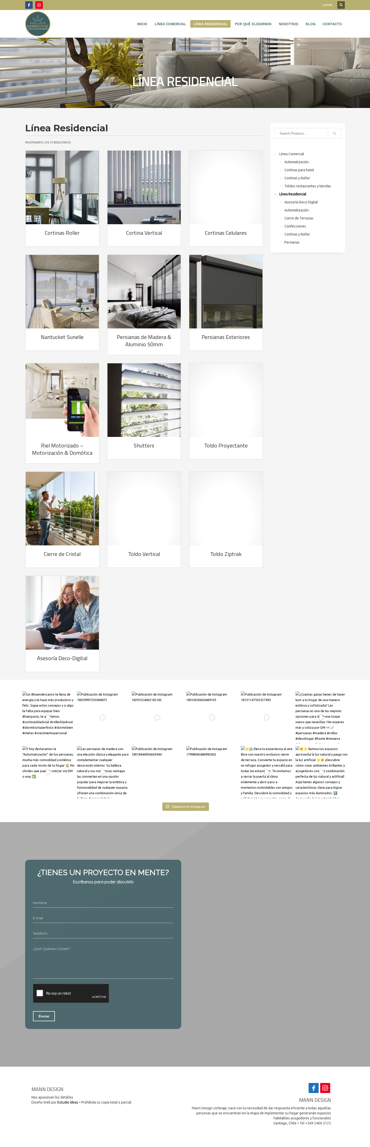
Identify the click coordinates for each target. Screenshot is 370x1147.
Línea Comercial (291, 154)
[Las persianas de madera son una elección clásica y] (103, 772)
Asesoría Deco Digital (301, 202)
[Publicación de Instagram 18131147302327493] (267, 717)
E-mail (38, 918)
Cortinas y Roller (297, 178)
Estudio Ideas (67, 1102)
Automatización (296, 162)
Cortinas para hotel (299, 170)
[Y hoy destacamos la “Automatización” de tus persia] (48, 772)
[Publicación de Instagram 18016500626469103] (212, 717)
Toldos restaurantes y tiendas (307, 186)
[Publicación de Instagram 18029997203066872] (103, 717)
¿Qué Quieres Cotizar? (51, 949)
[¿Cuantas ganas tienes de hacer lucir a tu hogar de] (321, 717)
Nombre (40, 903)
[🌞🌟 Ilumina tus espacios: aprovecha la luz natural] (321, 772)
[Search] (334, 133)
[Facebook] (29, 5)
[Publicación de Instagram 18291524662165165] (158, 717)
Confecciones (295, 226)
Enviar (44, 1016)
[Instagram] (39, 5)
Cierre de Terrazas (298, 218)
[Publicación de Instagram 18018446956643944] (158, 772)
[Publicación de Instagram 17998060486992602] (212, 772)
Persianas (292, 242)
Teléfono (40, 933)
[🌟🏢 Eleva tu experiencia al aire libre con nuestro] (267, 772)
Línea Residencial (292, 194)
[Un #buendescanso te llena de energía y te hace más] (48, 717)
